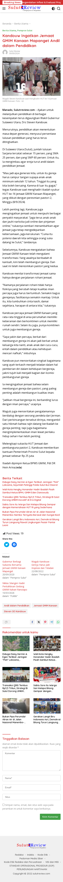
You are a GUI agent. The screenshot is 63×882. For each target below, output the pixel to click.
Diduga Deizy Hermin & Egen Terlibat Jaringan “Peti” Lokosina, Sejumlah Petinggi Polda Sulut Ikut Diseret (30, 483)
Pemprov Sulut (24, 30)
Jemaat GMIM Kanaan (45, 605)
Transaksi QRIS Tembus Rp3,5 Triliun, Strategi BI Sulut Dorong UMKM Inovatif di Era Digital (30, 498)
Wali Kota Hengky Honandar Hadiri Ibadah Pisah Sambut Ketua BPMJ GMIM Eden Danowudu (28, 491)
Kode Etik (43, 854)
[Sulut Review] (24, 8)
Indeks (30, 854)
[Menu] (4, 8)
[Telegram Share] (51, 622)
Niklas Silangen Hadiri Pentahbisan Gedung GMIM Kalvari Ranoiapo (14, 586)
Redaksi (19, 854)
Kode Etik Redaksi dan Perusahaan (23, 862)
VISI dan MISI (52, 862)
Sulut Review (14, 51)
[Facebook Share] (32, 622)
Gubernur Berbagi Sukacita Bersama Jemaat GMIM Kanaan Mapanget (14, 566)
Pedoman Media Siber (31, 858)
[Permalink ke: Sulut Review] (5, 52)
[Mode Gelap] (53, 8)
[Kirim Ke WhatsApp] (58, 622)
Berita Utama (9, 30)
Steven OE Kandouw (15, 611)
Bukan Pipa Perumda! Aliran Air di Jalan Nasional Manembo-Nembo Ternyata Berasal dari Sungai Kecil (31, 513)
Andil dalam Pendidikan (16, 605)
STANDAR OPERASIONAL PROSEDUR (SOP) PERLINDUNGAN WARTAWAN (32, 867)
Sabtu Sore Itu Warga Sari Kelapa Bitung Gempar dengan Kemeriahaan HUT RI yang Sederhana (29, 506)
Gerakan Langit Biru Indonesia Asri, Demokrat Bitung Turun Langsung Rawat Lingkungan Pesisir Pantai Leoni (30, 522)
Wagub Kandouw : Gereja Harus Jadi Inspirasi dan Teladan (43, 565)
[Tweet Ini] (38, 622)
